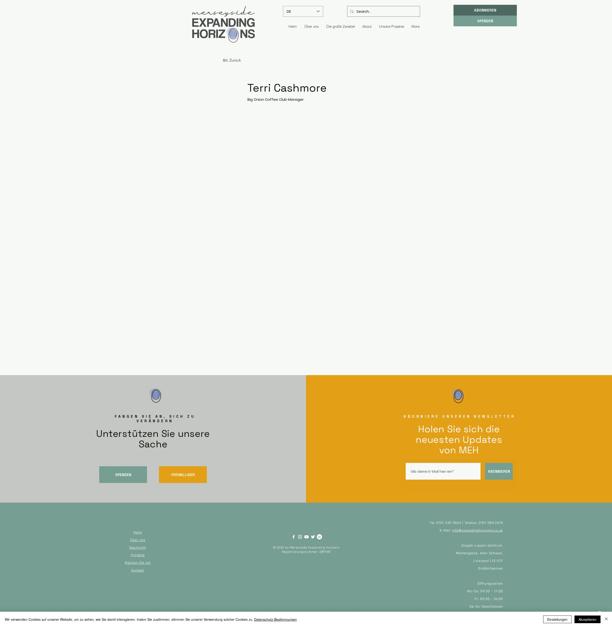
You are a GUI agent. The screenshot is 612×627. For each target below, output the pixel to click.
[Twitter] (313, 536)
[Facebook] (293, 536)
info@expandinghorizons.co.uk (477, 530)
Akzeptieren (587, 619)
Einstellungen (557, 619)
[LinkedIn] (319, 536)
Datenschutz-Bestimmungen (275, 619)
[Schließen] (606, 619)
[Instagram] (300, 536)
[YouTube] (306, 536)
